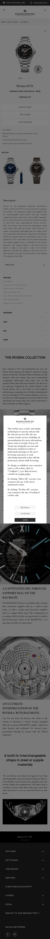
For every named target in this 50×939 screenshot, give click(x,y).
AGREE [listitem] (25, 520)
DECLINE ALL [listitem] (25, 507)
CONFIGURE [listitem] (25, 514)
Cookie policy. (24, 474)
